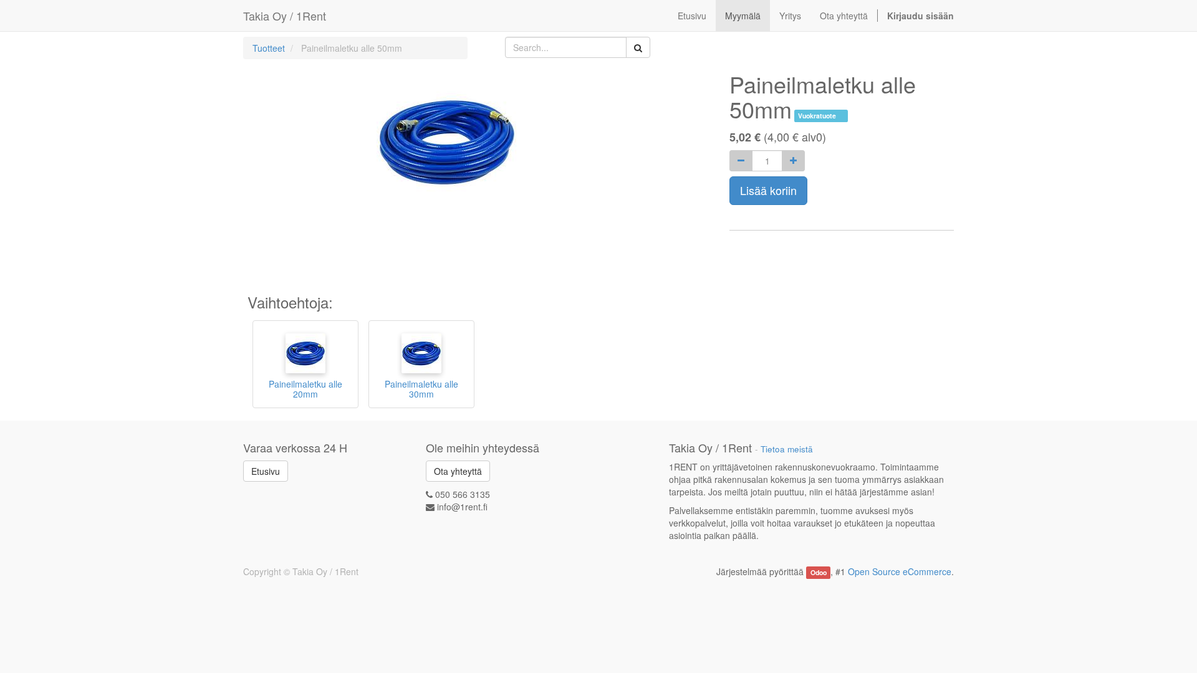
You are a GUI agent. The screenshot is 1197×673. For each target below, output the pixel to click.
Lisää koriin (768, 190)
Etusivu (265, 471)
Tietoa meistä (787, 449)
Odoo (818, 572)
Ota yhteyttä (458, 471)
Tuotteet (268, 48)
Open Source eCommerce (899, 571)
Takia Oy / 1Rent (284, 15)
